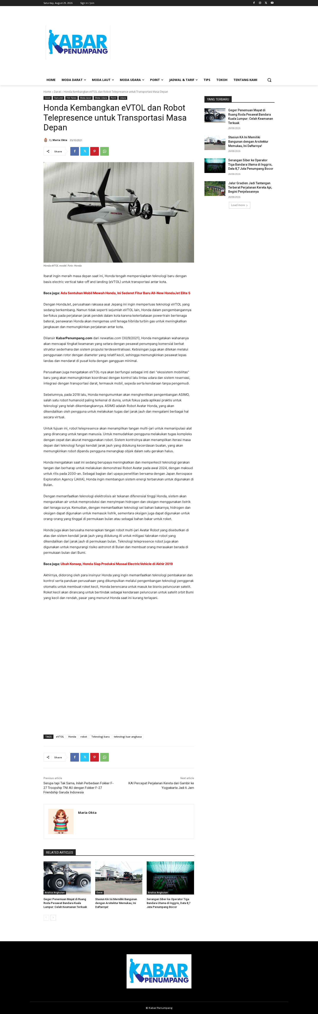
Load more (238, 205)
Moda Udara (101, 97)
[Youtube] (272, 3)
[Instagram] (260, 3)
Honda (72, 736)
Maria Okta (60, 140)
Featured (58, 97)
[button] (269, 80)
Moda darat (85, 97)
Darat (57, 92)
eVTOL (60, 736)
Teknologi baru (100, 736)
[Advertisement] (194, 42)
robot (83, 736)
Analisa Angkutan (55, 892)
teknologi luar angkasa (128, 736)
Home (47, 92)
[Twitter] (265, 3)
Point (113, 97)
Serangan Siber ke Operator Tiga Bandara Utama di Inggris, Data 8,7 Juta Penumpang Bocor (168, 903)
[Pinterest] (94, 151)
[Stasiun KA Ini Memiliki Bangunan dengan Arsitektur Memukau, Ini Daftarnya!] (119, 878)
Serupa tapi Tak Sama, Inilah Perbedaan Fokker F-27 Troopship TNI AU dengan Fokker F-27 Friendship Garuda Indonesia (78, 787)
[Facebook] (254, 3)
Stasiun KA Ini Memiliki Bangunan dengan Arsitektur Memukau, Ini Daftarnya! (116, 903)
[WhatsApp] (104, 151)
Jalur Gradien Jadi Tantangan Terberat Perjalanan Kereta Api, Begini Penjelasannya (250, 187)
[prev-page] (46, 917)
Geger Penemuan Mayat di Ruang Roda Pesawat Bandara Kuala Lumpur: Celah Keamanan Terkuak (65, 903)
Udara (123, 97)
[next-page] (53, 917)
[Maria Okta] (46, 140)
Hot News (71, 97)
